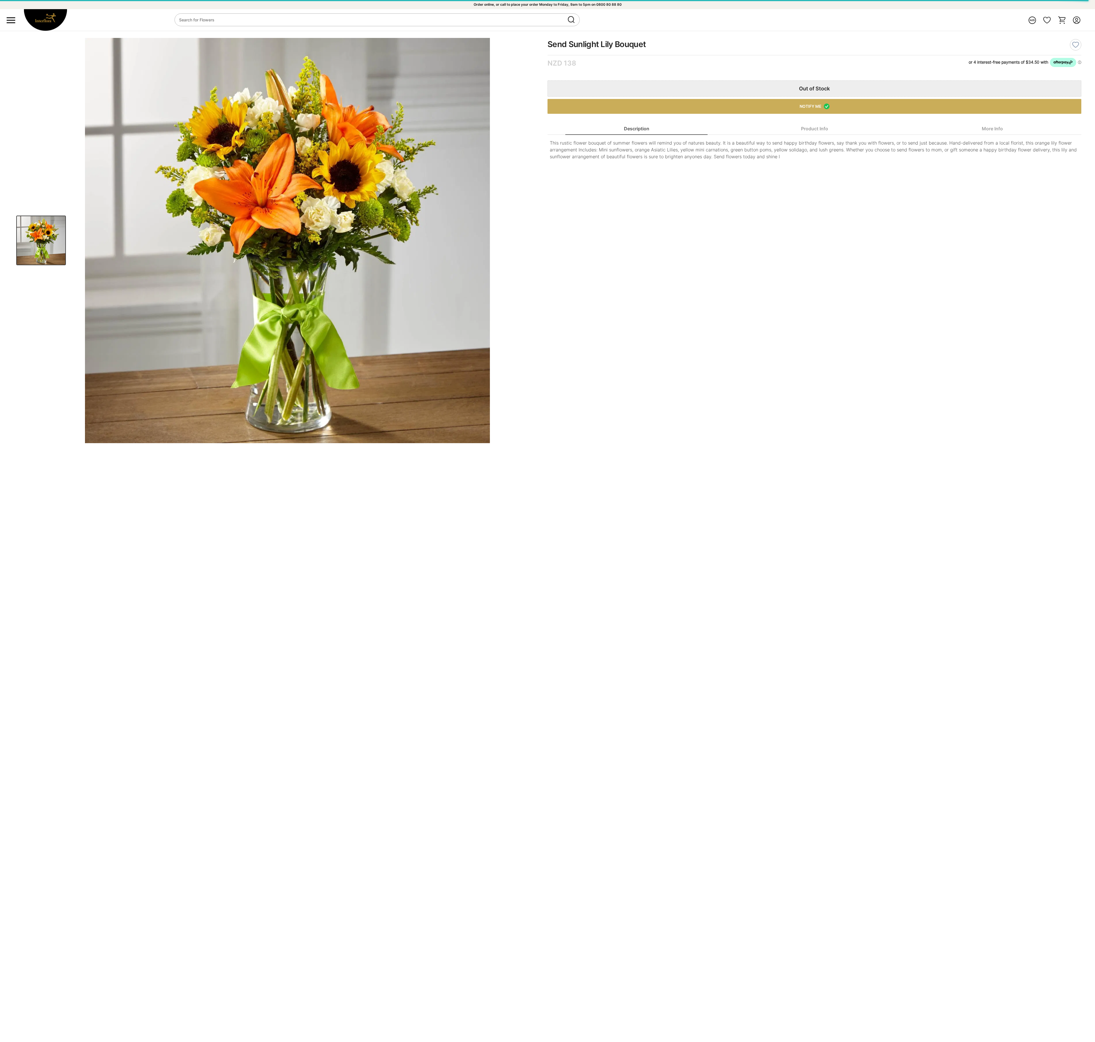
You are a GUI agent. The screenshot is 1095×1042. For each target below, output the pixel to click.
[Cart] (1062, 20)
